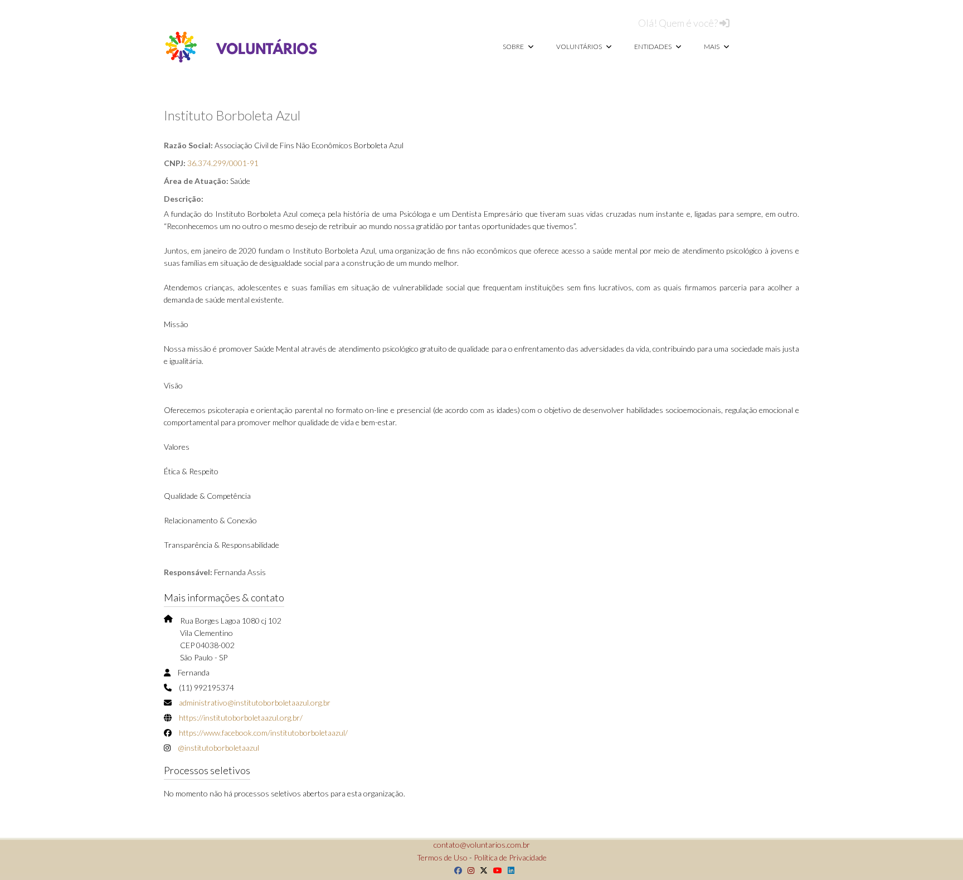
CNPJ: (175, 163)
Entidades (653, 46)
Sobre (514, 46)
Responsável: (188, 572)
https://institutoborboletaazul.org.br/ (241, 717)
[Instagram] (468, 870)
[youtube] (495, 870)
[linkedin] (508, 870)
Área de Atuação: (196, 181)
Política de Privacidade (510, 857)
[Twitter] (481, 870)
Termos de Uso (442, 857)
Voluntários (579, 46)
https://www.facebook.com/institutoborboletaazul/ (263, 732)
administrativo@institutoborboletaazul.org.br (254, 702)
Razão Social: (188, 145)
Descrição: (183, 198)
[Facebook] (455, 870)
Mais (712, 46)
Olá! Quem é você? (678, 23)
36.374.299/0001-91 (223, 163)
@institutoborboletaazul (218, 747)
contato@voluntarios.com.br (482, 844)
